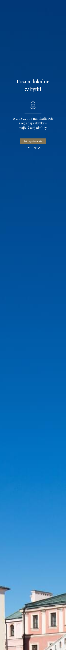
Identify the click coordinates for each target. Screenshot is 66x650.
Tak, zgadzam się (33, 141)
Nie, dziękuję (33, 147)
